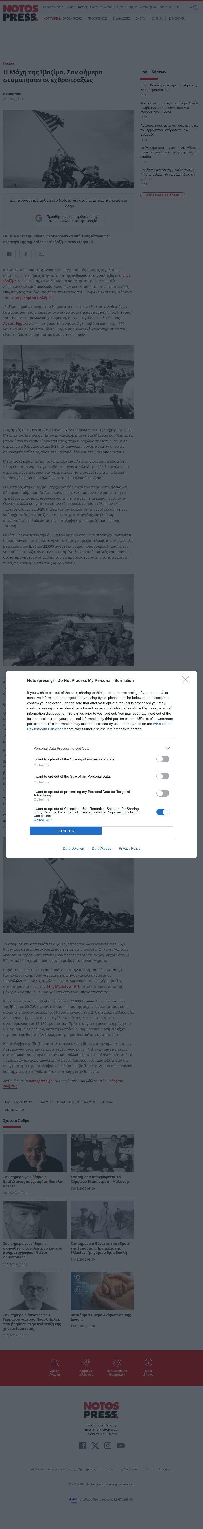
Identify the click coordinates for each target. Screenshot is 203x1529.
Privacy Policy (129, 848)
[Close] (187, 681)
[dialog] (101, 764)
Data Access (101, 848)
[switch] (162, 759)
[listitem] (101, 748)
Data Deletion (73, 848)
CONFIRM (66, 831)
